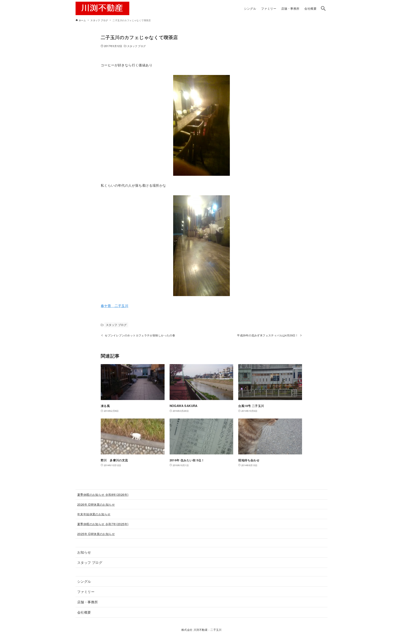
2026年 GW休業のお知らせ (96, 504)
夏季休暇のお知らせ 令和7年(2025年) (102, 524)
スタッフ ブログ (136, 46)
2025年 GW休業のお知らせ (96, 533)
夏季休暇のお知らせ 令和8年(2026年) (102, 494)
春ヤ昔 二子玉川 (114, 305)
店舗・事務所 (87, 602)
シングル (84, 581)
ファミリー (85, 591)
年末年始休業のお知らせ (93, 514)
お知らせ (84, 552)
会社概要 (84, 612)
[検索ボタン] (323, 8)
